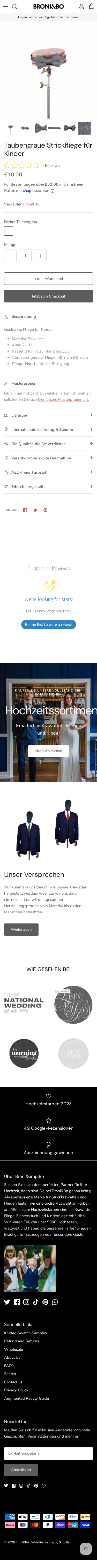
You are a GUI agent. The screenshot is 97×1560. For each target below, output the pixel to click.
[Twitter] (7, 1302)
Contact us (13, 1382)
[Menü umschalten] (5, 6)
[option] (48, 70)
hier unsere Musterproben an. (63, 399)
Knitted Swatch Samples (25, 1333)
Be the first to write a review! (48, 624)
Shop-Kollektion (48, 751)
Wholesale (13, 1349)
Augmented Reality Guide (26, 1398)
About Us (12, 1357)
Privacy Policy (16, 1390)
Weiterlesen (21, 929)
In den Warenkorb (48, 278)
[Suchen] (17, 6)
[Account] (80, 6)
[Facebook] (17, 1302)
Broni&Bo (31, 204)
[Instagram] (26, 1302)
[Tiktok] (36, 1302)
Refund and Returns (21, 1341)
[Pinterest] (45, 1302)
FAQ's (9, 1365)
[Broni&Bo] (48, 6)
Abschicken (21, 1469)
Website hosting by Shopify (50, 1542)
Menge (10, 244)
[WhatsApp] (55, 1302)
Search (10, 1373)
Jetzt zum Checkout (48, 296)
